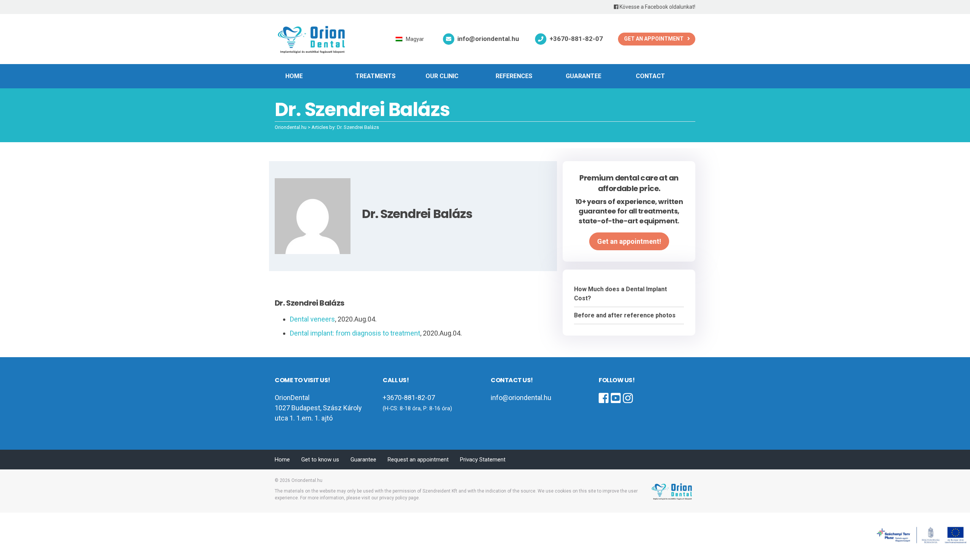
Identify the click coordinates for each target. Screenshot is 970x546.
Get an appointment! (629, 241)
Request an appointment (418, 459)
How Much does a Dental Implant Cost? (620, 294)
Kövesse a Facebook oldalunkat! (656, 7)
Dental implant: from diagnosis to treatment (355, 333)
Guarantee (583, 76)
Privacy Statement (482, 459)
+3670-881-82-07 (576, 38)
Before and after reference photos (625, 315)
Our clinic (442, 76)
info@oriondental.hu (488, 38)
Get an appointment (654, 39)
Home (294, 76)
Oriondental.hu (306, 480)
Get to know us (320, 459)
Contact (650, 76)
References (514, 76)
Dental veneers (312, 319)
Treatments (375, 76)
